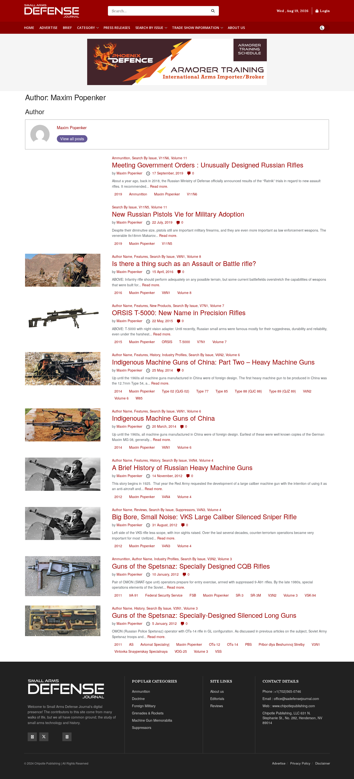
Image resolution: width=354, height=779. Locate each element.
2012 (118, 496)
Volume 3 (225, 558)
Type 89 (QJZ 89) (282, 391)
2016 (118, 292)
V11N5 (144, 207)
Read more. (159, 186)
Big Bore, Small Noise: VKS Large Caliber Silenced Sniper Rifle (204, 516)
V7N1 (204, 305)
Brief (67, 27)
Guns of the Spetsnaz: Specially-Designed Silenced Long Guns (204, 615)
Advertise (48, 27)
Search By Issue (149, 27)
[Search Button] (214, 11)
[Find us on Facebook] (32, 736)
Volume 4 (206, 460)
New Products (160, 305)
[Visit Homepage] (62, 11)
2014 (118, 391)
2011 (118, 595)
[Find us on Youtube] (55, 736)
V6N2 (219, 354)
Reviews (140, 509)
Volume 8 (194, 256)
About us (236, 27)
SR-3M (255, 595)
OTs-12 (214, 644)
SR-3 (239, 595)
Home (29, 27)
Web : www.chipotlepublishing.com (288, 705)
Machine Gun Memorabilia (152, 720)
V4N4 (193, 460)
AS (131, 644)
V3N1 (177, 608)
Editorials (217, 698)
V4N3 (201, 509)
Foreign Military (144, 705)
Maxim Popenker (72, 127)
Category (86, 27)
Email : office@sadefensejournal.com (290, 698)
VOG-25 (181, 651)
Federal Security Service (164, 595)
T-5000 (184, 341)
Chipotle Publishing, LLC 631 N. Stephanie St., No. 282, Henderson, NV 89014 (292, 718)
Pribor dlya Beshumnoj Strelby (282, 644)
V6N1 (181, 411)
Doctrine (138, 698)
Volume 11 (179, 157)
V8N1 (181, 256)
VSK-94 (310, 595)
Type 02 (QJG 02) (175, 391)
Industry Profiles (174, 354)
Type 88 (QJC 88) (248, 391)
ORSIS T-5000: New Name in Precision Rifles (179, 312)
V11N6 (164, 157)
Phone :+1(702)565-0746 (281, 691)
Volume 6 (233, 354)
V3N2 (211, 558)
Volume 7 (217, 305)
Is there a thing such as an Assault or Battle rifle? (184, 263)
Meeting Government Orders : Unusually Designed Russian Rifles (207, 164)
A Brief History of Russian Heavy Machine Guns (182, 467)
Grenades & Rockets (148, 713)
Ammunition (121, 157)
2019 (118, 194)
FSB (193, 595)
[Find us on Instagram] (67, 736)
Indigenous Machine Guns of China (163, 418)
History (155, 354)
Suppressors (185, 509)
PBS (248, 644)
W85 (139, 398)
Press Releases (117, 27)
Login (324, 11)
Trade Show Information (195, 27)
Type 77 (202, 391)
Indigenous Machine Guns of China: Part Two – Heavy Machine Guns (213, 361)
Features (141, 256)
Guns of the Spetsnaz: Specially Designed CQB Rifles (191, 566)
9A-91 (133, 595)
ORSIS (167, 341)
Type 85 (222, 391)
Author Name (122, 256)
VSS (218, 651)
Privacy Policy (300, 763)
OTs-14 (232, 644)
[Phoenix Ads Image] (177, 61)
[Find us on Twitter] (43, 736)
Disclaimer (322, 763)
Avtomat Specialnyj (154, 644)
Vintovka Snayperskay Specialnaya (141, 651)
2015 (118, 341)
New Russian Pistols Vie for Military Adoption (178, 214)
